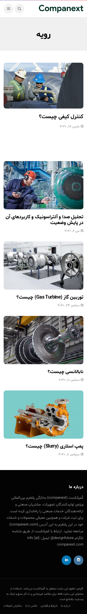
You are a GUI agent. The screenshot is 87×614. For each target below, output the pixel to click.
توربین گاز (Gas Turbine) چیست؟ (49, 297)
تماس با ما (31, 606)
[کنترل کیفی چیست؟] (43, 86)
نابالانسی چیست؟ (65, 372)
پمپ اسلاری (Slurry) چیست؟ (54, 446)
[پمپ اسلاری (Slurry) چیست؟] (43, 414)
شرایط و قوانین (49, 606)
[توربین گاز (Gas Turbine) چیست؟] (43, 265)
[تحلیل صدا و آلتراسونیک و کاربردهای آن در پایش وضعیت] (43, 185)
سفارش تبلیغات (13, 606)
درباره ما (66, 606)
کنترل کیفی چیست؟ (61, 116)
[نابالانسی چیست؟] (43, 340)
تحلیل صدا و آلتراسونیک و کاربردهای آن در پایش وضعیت (44, 220)
